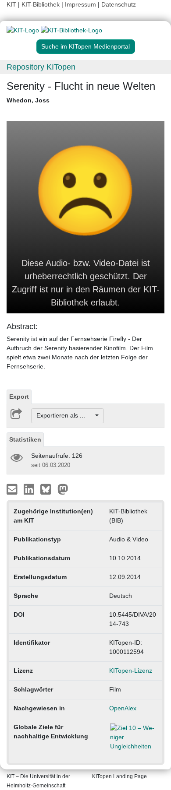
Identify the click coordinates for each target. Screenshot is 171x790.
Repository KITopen (41, 67)
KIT (11, 4)
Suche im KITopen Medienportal (85, 46)
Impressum (80, 4)
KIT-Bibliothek (41, 4)
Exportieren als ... (65, 415)
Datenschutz (118, 4)
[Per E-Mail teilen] (13, 488)
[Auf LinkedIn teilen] (30, 488)
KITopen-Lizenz (130, 670)
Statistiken (25, 439)
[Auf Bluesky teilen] (48, 488)
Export (19, 396)
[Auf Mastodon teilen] (62, 488)
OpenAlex (122, 708)
